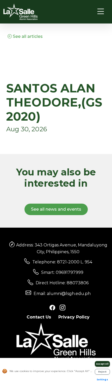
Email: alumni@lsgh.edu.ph (62, 293)
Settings (102, 379)
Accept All (102, 364)
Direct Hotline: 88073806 (62, 282)
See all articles (27, 36)
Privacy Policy (74, 317)
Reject (102, 371)
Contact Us (39, 317)
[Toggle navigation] (100, 11)
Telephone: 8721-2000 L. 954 (62, 261)
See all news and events (56, 209)
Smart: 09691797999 (62, 272)
